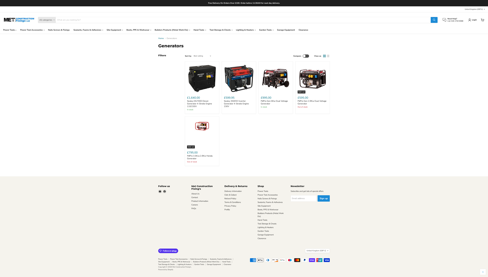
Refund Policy (230, 198)
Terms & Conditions (232, 202)
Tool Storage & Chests (220, 30)
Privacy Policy (230, 206)
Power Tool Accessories (31, 30)
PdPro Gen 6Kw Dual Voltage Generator (274, 102)
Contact (194, 197)
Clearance (303, 30)
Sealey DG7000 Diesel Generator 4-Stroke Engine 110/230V (199, 104)
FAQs (193, 208)
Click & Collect (230, 195)
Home (161, 38)
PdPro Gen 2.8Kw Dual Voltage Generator (312, 102)
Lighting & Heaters (245, 30)
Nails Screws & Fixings (59, 30)
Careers (194, 204)
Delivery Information (233, 191)
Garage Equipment (286, 30)
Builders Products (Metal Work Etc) (172, 30)
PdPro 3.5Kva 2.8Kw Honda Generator (199, 157)
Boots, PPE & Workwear (138, 30)
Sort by (188, 56)
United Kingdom (474, 9)
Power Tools (9, 30)
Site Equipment (114, 30)
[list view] (328, 56)
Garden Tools (265, 30)
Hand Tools (199, 30)
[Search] (434, 20)
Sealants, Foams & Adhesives (87, 30)
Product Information (199, 201)
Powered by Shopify (165, 269)
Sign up (324, 198)
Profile (227, 209)
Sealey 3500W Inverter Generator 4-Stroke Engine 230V (236, 104)
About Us (195, 193)
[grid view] (324, 56)
